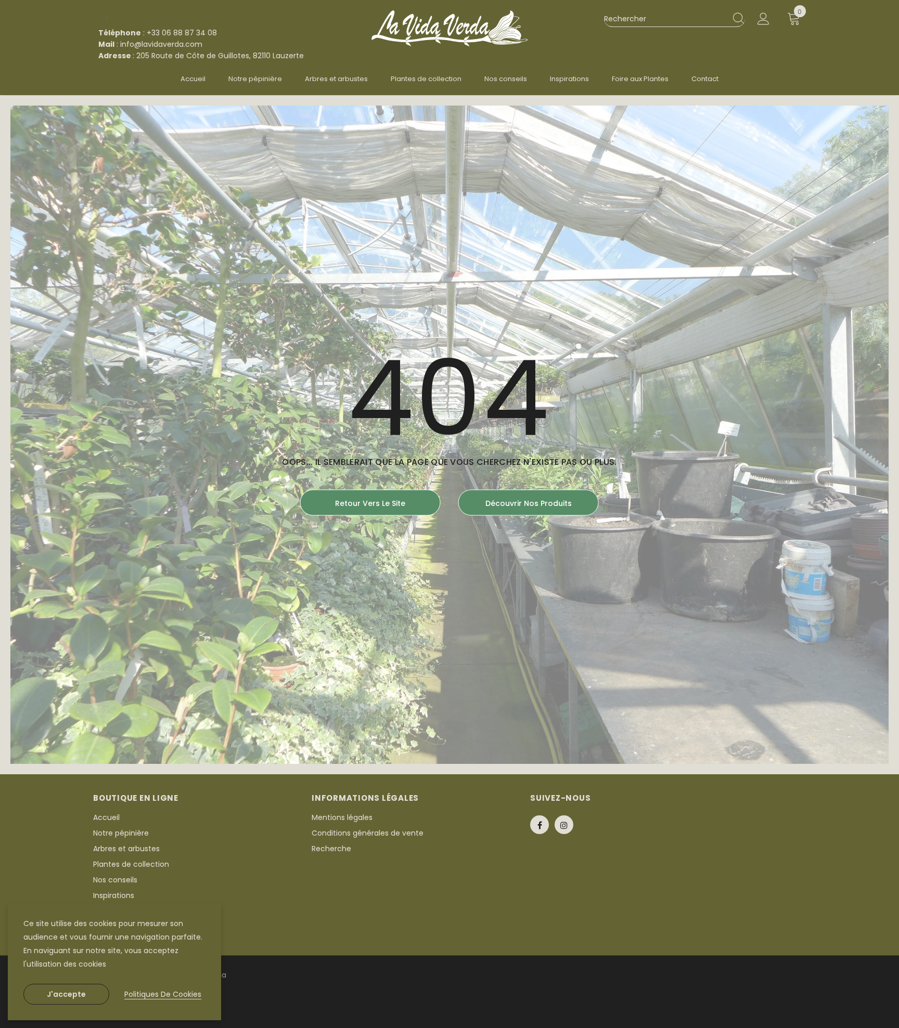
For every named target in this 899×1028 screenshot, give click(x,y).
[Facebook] (539, 824)
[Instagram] (564, 824)
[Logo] (449, 28)
